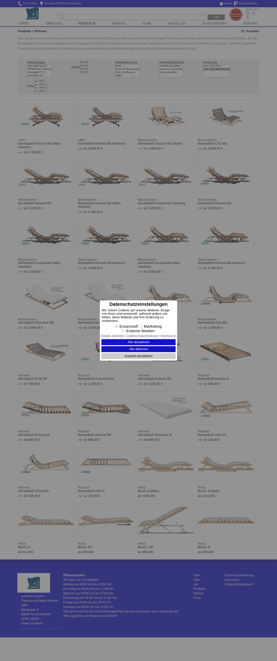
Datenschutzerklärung (142, 335)
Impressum (168, 335)
